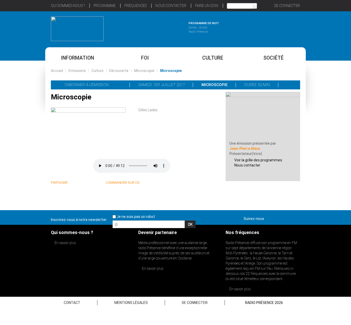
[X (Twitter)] (81, 182)
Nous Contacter (170, 6)
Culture (212, 58)
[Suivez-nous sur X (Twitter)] (278, 217)
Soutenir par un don (325, 150)
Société (273, 58)
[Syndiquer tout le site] (296, 217)
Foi (145, 58)
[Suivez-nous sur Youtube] (287, 217)
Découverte (118, 71)
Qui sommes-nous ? (68, 6)
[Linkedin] (75, 182)
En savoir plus (65, 243)
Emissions (77, 71)
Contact (72, 303)
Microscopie (144, 71)
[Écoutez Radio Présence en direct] (161, 28)
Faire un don (206, 6)
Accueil (57, 71)
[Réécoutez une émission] (273, 28)
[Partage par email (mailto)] (93, 182)
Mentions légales (131, 303)
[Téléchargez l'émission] (289, 84)
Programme (105, 6)
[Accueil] (77, 28)
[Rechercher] (255, 6)
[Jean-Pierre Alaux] (263, 116)
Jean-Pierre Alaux (244, 148)
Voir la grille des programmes (258, 160)
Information (77, 58)
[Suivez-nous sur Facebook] (269, 217)
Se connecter (287, 6)
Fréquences (135, 6)
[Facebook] (87, 182)
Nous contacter (247, 165)
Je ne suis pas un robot (135, 217)
